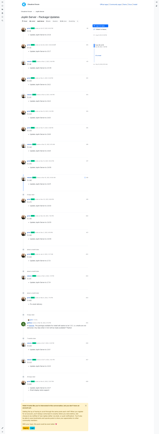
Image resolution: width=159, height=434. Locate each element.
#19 (87, 199)
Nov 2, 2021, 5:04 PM (48, 61)
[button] (2, 428)
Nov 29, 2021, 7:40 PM (47, 216)
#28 (87, 381)
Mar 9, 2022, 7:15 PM (47, 297)
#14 (87, 111)
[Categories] (2, 2)
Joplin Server (40, 21)
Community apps (115, 4)
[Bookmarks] (2, 16)
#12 (87, 78)
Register (26, 428)
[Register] (156, 5)
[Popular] (2, 13)
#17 (87, 161)
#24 (87, 297)
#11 (87, 61)
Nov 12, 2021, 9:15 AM (48, 144)
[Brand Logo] (24, 4)
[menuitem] (156, 2)
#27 (87, 359)
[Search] (2, 20)
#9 (87, 28)
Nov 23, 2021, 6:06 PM (47, 199)
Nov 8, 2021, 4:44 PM (48, 94)
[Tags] (2, 9)
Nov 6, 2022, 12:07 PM (47, 381)
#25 (87, 323)
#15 (87, 128)
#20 (87, 216)
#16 (87, 144)
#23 (87, 276)
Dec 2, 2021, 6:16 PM (47, 232)
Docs (130, 4)
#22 (87, 254)
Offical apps (104, 4)
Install (135, 4)
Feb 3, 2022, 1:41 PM (48, 276)
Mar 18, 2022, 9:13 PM (44, 323)
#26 (87, 343)
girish (28, 28)
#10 (87, 45)
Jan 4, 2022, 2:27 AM (47, 254)
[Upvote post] (83, 39)
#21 (87, 232)
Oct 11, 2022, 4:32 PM (48, 359)
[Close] (86, 405)
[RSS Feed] (77, 21)
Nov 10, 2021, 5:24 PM (47, 111)
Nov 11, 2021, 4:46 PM (47, 128)
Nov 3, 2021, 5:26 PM (47, 78)
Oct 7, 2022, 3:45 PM (48, 343)
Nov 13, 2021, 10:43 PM (47, 161)
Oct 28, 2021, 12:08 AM (47, 45)
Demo (125, 4)
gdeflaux (29, 323)
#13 (87, 94)
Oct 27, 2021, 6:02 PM (47, 28)
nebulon (29, 61)
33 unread (98, 55)
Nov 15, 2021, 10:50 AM (48, 177)
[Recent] (2, 5)
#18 (87, 177)
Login (32, 428)
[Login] (156, 2)
